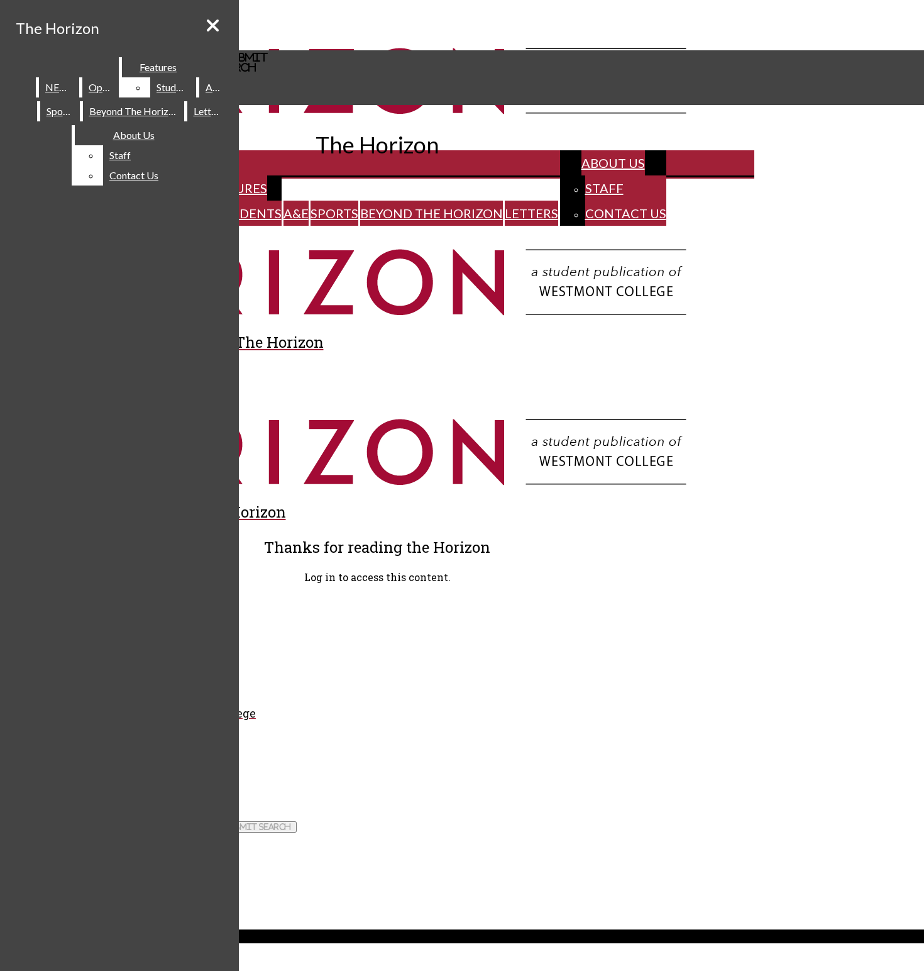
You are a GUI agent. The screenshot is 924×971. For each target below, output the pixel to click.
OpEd (101, 87)
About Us (613, 162)
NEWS (59, 87)
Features (158, 67)
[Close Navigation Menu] (212, 25)
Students (248, 213)
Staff (604, 188)
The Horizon (57, 28)
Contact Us (625, 213)
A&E (296, 213)
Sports (334, 213)
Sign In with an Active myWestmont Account (95, 603)
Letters (531, 213)
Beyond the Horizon (431, 213)
